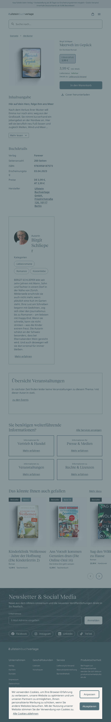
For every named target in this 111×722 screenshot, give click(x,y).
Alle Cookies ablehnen (25, 713)
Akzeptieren (89, 706)
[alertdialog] (55, 703)
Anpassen (89, 694)
